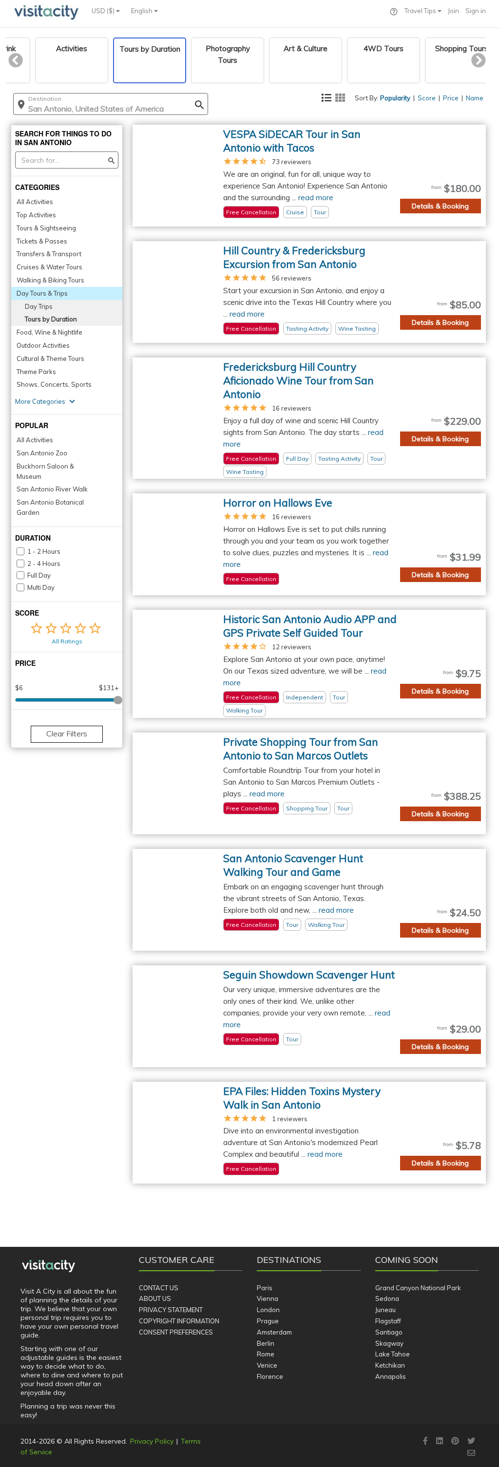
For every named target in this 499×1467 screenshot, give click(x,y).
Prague (268, 1321)
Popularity (395, 98)
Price (451, 98)
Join (453, 11)
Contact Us (158, 1288)
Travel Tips (421, 11)
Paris (264, 1288)
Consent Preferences (176, 1332)
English (142, 11)
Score (427, 98)
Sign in (475, 11)
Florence (270, 1376)
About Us (155, 1298)
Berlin (265, 1343)
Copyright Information (179, 1321)
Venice (267, 1365)
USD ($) (104, 11)
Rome (265, 1354)
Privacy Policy (151, 1441)
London (268, 1310)
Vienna (267, 1298)
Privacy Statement (171, 1310)
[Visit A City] (48, 1266)
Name (474, 98)
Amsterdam (274, 1332)
